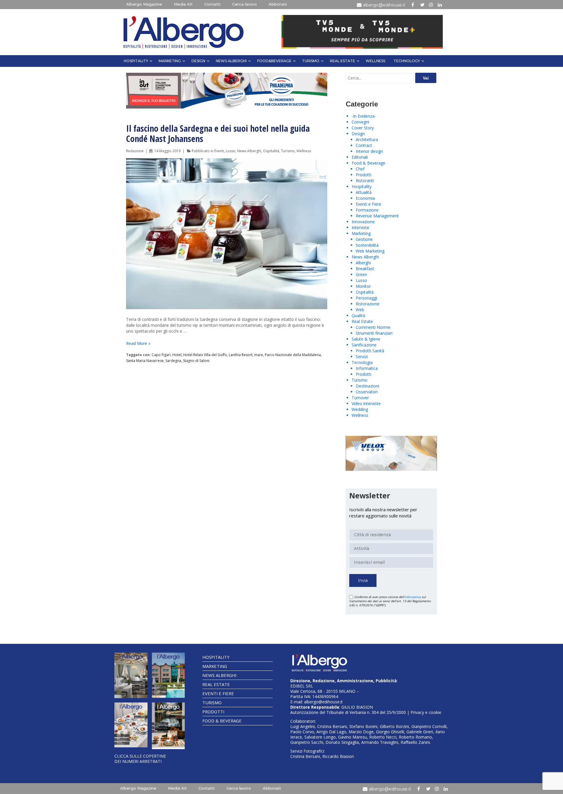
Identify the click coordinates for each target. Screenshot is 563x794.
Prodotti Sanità (370, 350)
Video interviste (366, 403)
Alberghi (363, 262)
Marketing (170, 61)
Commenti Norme (373, 327)
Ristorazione (367, 304)
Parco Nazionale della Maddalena (293, 354)
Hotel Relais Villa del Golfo (205, 354)
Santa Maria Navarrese (145, 360)
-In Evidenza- (364, 116)
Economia (365, 198)
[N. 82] (168, 675)
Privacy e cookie (426, 712)
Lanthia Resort (240, 354)
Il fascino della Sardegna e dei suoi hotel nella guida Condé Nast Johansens (218, 133)
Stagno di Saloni (196, 360)
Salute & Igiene (366, 339)
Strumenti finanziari (374, 333)
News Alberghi (231, 61)
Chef (360, 169)
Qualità (358, 315)
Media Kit (183, 4)
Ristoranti (365, 180)
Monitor (363, 286)
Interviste (360, 227)
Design (198, 61)
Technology (407, 61)
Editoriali (360, 157)
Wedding (360, 409)
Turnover (360, 397)
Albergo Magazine (144, 4)
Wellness (375, 61)
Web (360, 309)
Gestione (364, 239)
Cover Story (363, 128)
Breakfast (365, 268)
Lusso (230, 150)
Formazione (367, 210)
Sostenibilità (367, 245)
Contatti (212, 4)
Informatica (367, 368)
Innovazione (363, 221)
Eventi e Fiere (368, 204)
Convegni (360, 122)
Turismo (310, 61)
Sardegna (173, 360)
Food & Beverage (368, 163)
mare (258, 354)
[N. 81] (130, 725)
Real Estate (342, 61)
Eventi (219, 150)
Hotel (177, 354)
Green (361, 274)
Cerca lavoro (244, 4)
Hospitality (136, 61)
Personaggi (366, 298)
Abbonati (278, 4)
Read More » (138, 343)
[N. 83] (130, 675)
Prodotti (363, 174)
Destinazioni (367, 386)
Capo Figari (161, 354)
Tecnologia (362, 362)
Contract (364, 145)
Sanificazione (364, 345)
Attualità (364, 192)
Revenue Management (377, 216)
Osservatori (367, 392)
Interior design (369, 151)
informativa (413, 597)
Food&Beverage (274, 61)
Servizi (362, 356)
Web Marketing (370, 251)
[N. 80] (168, 725)
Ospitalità (271, 150)
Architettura (367, 139)
